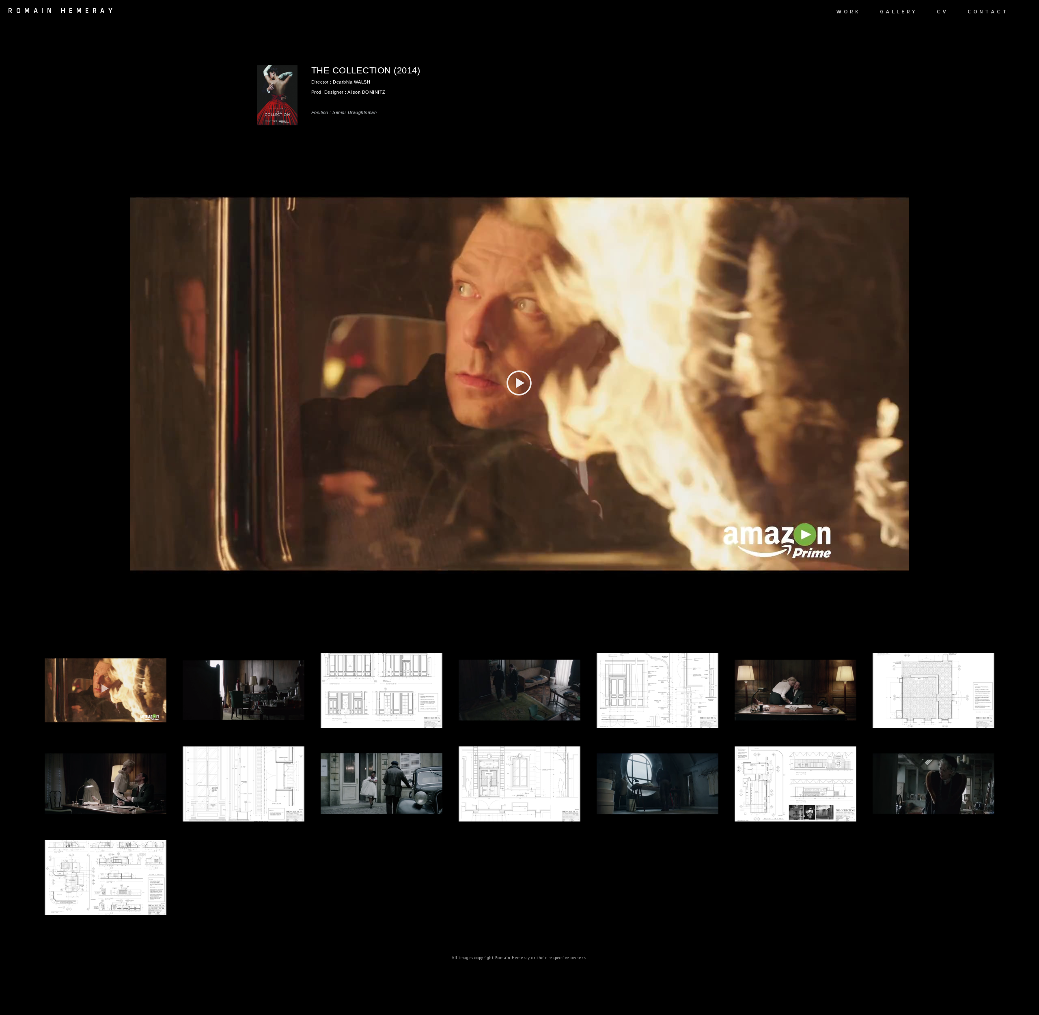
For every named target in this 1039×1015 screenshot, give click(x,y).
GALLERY (898, 11)
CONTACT (988, 11)
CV (942, 11)
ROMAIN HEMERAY (62, 11)
